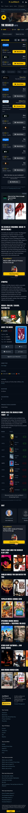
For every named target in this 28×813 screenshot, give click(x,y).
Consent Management (19, 704)
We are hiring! (6, 703)
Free (19, 72)
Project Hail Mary (6, 719)
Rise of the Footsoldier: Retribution (10, 778)
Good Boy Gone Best (7, 780)
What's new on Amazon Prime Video (11, 762)
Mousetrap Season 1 (7, 799)
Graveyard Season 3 (6, 801)
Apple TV (4, 748)
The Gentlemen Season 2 (8, 795)
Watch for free (20, 34)
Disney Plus (5, 750)
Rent (25, 72)
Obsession (4, 712)
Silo (3, 734)
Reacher (4, 736)
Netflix (3, 744)
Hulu (3, 752)
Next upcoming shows (7, 790)
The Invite (4, 721)
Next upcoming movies (7, 773)
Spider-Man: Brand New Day (9, 716)
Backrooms (4, 714)
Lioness (4, 732)
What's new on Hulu (7, 768)
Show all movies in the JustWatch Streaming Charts (14, 496)
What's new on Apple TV (8, 764)
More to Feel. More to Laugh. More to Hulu (16, 197)
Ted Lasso (4, 730)
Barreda (4, 782)
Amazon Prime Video (7, 746)
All (3, 72)
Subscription (11, 72)
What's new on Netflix (7, 760)
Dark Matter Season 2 (7, 797)
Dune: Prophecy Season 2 (8, 793)
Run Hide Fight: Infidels (7, 776)
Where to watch (7, 34)
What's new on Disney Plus (8, 766)
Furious (4, 728)
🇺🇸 (23, 40)
